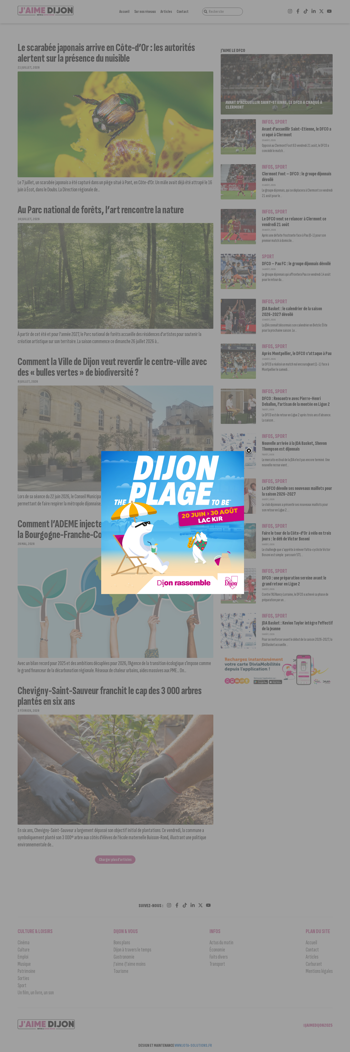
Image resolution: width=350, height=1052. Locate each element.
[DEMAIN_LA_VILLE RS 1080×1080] (172, 522)
